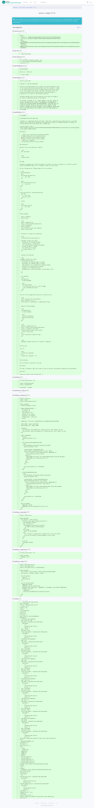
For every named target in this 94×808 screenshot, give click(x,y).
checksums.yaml (17, 31)
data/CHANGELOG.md (19, 65)
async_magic (22, 7)
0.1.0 (35, 7)
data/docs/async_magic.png (20, 390)
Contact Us (37, 803)
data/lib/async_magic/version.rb (20, 549)
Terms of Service (44, 803)
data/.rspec (16, 50)
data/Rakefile (17, 377)
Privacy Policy (51, 803)
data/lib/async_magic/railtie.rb (20, 512)
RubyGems (15, 7)
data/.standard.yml (18, 56)
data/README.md (18, 112)
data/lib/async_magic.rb (19, 561)
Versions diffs (29, 7)
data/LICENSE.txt (18, 77)
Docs (57, 803)
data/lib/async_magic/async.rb (20, 395)
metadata (16, 598)
